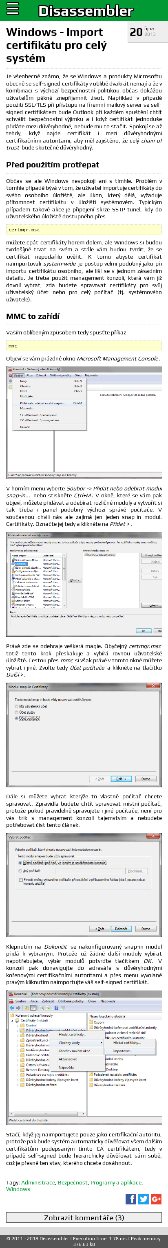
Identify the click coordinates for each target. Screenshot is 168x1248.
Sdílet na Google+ (156, 1199)
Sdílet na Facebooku (131, 1199)
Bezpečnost (73, 1182)
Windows (18, 1189)
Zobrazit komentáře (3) (84, 1217)
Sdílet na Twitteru (143, 1199)
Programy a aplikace (116, 1182)
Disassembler (85, 10)
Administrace (38, 1182)
